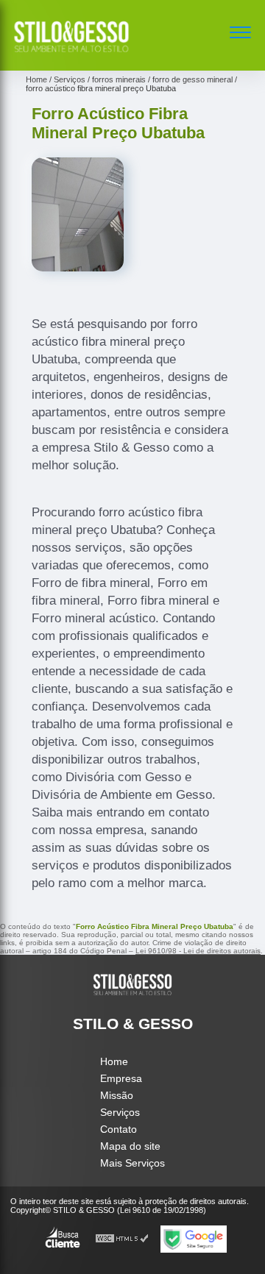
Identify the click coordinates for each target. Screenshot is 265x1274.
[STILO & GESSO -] (71, 54)
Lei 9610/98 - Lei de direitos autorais (198, 951)
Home (114, 1061)
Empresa (121, 1078)
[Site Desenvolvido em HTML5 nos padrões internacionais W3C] (122, 1239)
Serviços (120, 1112)
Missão (116, 1095)
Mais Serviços (132, 1163)
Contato (118, 1129)
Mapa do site (130, 1146)
